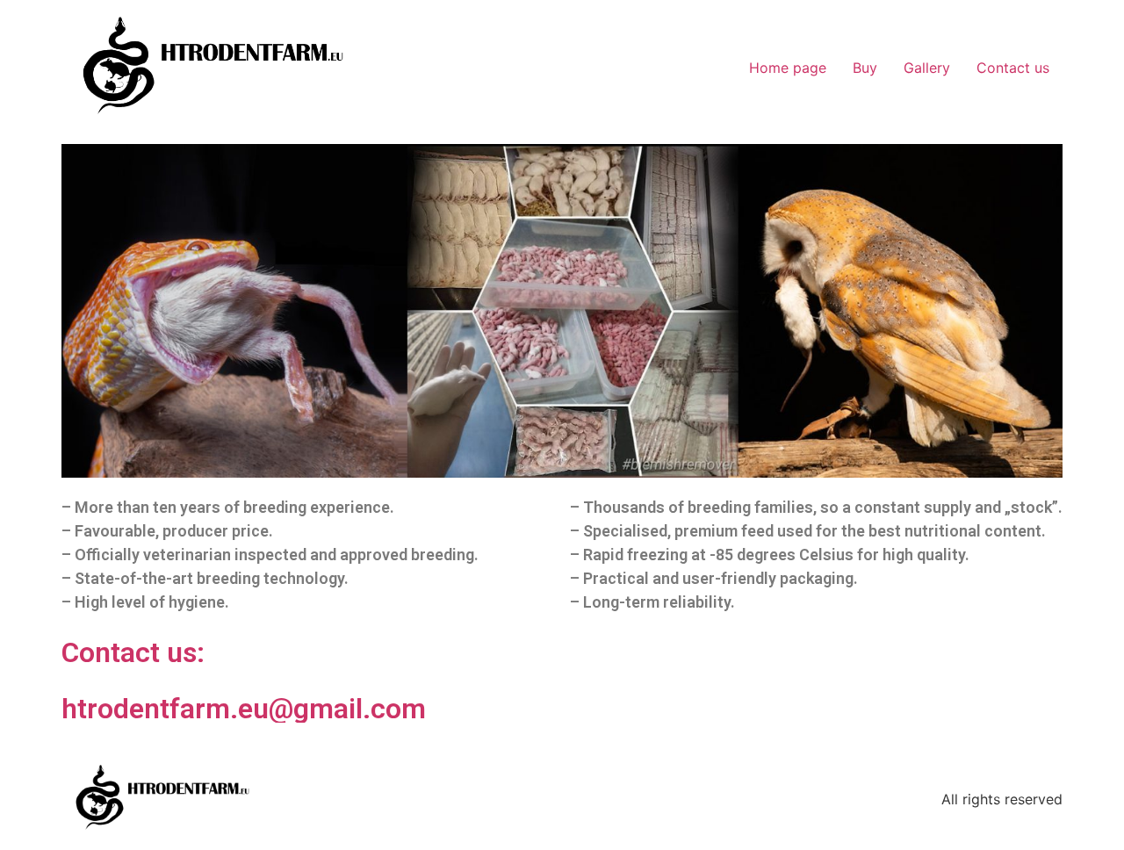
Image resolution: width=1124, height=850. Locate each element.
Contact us (1012, 67)
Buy (865, 67)
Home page (787, 67)
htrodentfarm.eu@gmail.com (243, 708)
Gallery (927, 67)
